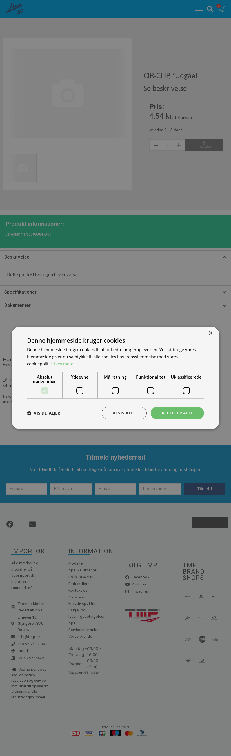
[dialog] (115, 378)
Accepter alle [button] (177, 413)
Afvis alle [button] (124, 413)
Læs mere (63, 363)
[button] (43, 413)
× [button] (210, 333)
